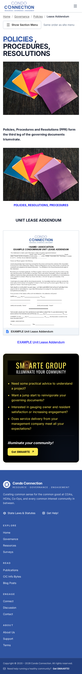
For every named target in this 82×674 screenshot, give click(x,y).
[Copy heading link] (55, 54)
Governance (21, 16)
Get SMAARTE (22, 451)
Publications (10, 570)
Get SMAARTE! (61, 668)
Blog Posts (9, 583)
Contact (8, 614)
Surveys (8, 551)
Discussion (9, 607)
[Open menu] (75, 6)
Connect (8, 601)
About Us (9, 632)
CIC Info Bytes (12, 576)
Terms (7, 645)
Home (6, 16)
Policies (38, 16)
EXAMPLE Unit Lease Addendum (41, 342)
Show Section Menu (25, 24)
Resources (9, 545)
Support (8, 638)
